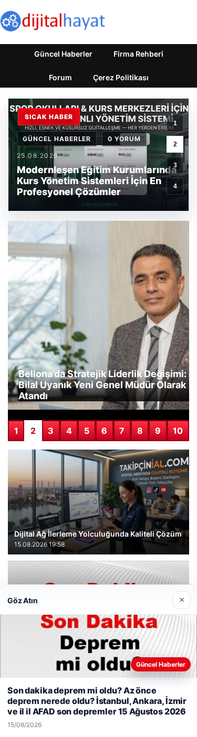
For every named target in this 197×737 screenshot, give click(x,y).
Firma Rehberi (138, 53)
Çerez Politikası (121, 77)
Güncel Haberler (63, 53)
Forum (60, 77)
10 (178, 430)
